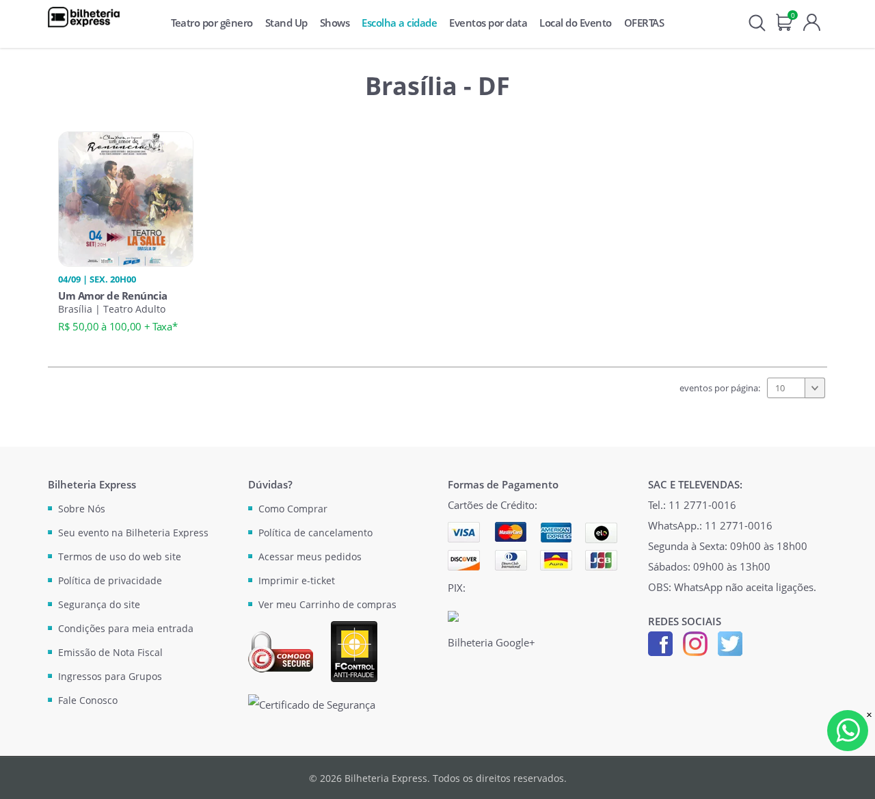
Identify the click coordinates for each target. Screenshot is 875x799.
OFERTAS (644, 22)
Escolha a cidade (399, 22)
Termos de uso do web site (119, 556)
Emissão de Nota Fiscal (110, 652)
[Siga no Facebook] (660, 642)
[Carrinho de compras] (784, 20)
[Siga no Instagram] (695, 642)
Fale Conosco (88, 700)
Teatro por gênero (212, 22)
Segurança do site (99, 604)
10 (780, 388)
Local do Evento (575, 22)
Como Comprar (292, 508)
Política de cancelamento (315, 532)
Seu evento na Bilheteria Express (133, 532)
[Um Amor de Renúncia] (125, 198)
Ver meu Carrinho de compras (327, 604)
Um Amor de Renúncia (112, 295)
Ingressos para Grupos (110, 676)
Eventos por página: (719, 388)
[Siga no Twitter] (730, 642)
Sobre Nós (81, 508)
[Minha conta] (811, 20)
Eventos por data (488, 22)
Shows (335, 22)
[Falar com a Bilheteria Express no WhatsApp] (847, 730)
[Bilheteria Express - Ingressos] (84, 17)
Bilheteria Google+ (491, 642)
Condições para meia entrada (125, 628)
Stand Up (286, 22)
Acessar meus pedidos (310, 556)
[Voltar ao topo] (852, 776)
